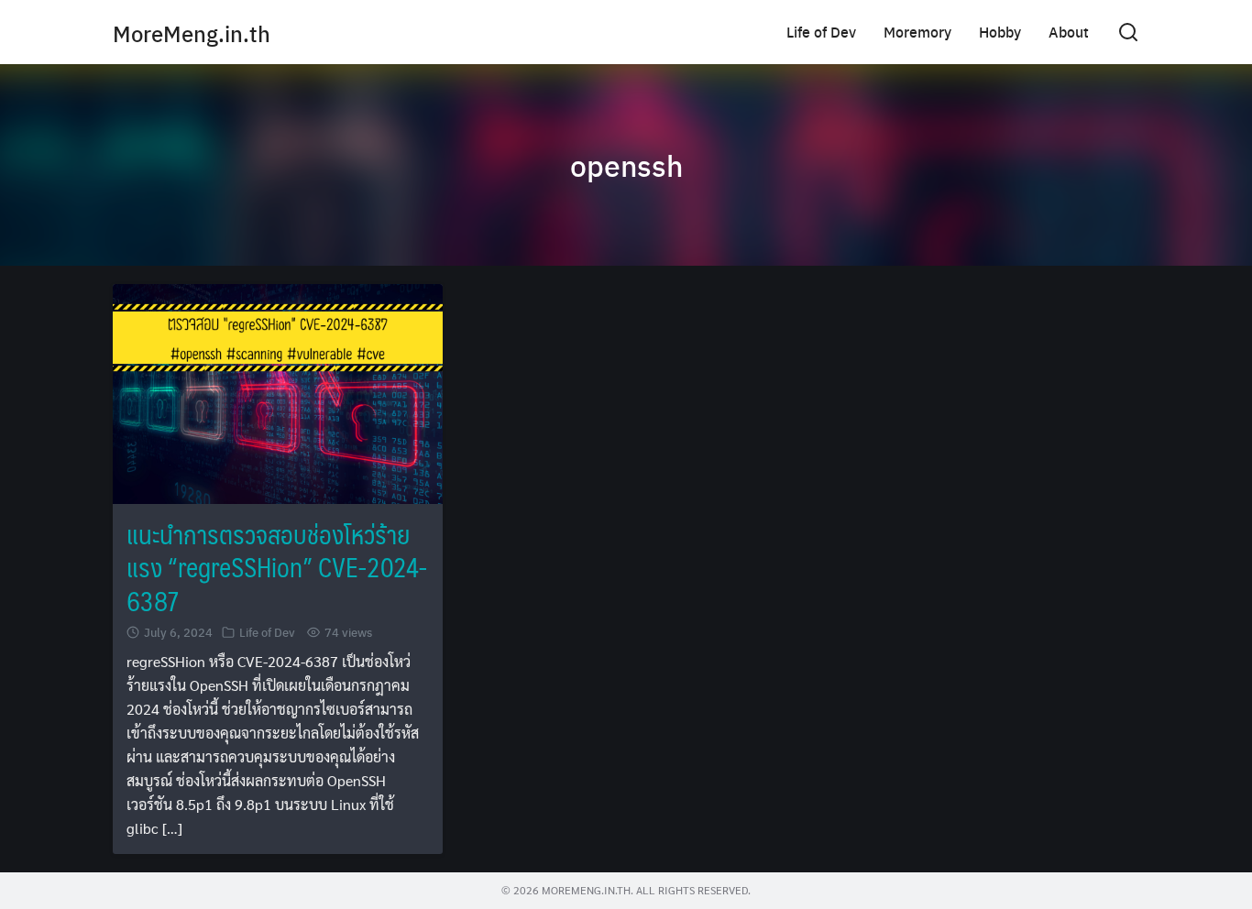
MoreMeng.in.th (191, 33)
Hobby (1000, 31)
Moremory (917, 31)
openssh (626, 165)
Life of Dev (821, 31)
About (1069, 31)
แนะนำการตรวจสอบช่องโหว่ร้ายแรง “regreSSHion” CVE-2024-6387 (276, 567)
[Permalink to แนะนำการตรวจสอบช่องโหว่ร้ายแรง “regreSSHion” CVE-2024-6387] (278, 391)
